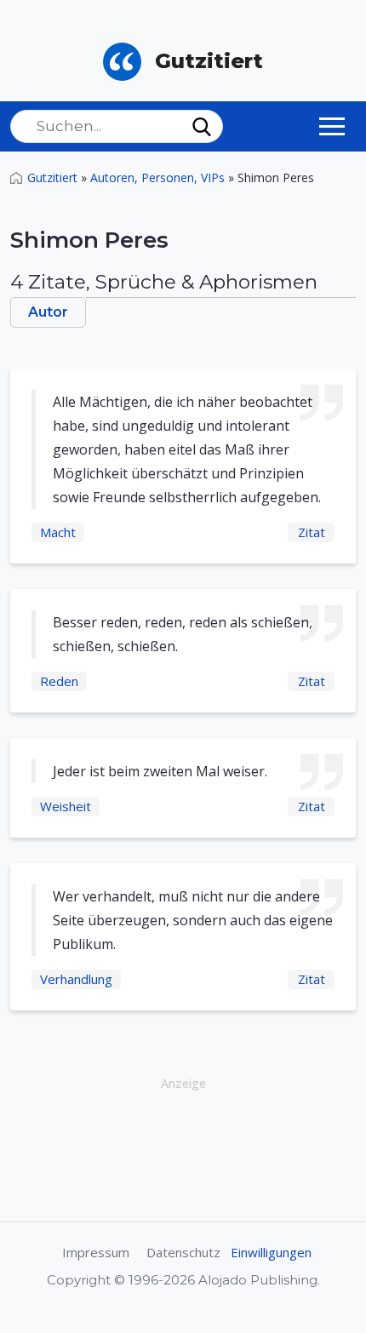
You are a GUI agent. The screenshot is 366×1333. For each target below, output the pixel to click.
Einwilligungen (271, 1252)
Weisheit (65, 806)
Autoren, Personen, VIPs (157, 177)
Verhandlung (76, 978)
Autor (48, 312)
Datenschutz (183, 1252)
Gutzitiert (52, 177)
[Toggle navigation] (332, 126)
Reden (59, 680)
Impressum (95, 1252)
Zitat (311, 532)
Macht (58, 532)
